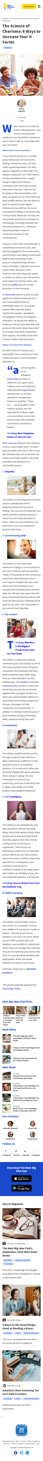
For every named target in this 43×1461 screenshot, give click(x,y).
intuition (24, 681)
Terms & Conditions (17, 1444)
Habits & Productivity (22, 1260)
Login (38, 1444)
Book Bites (7, 1260)
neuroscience (11, 685)
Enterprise (36, 1441)
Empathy (9, 471)
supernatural (28, 389)
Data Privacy (30, 1444)
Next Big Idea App (8, 1441)
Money (18, 1399)
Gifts (17, 1441)
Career (18, 1333)
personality (13, 378)
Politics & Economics (31, 1399)
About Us (6, 1444)
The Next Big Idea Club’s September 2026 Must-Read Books (19, 1252)
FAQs (29, 1441)
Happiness (7, 48)
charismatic (10, 294)
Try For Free (29, 6)
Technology (8, 1264)
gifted (16, 284)
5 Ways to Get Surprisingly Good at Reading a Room (19, 1326)
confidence (16, 796)
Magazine (5, 19)
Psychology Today (11, 988)
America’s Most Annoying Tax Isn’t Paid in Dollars (20, 1392)
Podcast (23, 1441)
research (12, 443)
